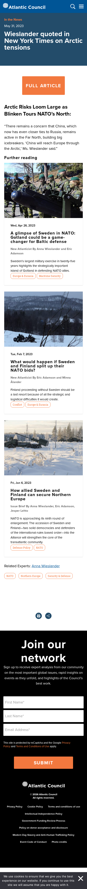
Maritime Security (50, 276)
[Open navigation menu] (81, 6)
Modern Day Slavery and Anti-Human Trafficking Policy (43, 835)
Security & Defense (59, 576)
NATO (39, 547)
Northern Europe (30, 576)
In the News (13, 19)
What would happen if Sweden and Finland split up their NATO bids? (43, 366)
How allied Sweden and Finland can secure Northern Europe (41, 494)
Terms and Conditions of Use (32, 746)
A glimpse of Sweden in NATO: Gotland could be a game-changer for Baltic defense (43, 237)
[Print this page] (38, 616)
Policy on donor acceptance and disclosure (43, 827)
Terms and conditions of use (64, 806)
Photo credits (59, 842)
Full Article (43, 85)
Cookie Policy (35, 806)
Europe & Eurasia (23, 276)
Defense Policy (21, 547)
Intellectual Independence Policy (43, 813)
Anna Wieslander (46, 566)
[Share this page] (48, 616)
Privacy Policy (14, 806)
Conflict (17, 404)
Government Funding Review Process (43, 820)
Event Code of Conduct (33, 842)
